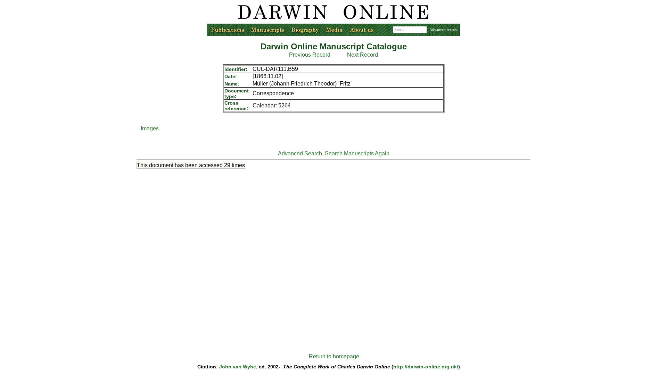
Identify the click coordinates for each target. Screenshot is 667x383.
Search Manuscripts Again (357, 153)
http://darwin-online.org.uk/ (425, 366)
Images (150, 128)
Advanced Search (300, 153)
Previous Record (309, 55)
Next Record (362, 55)
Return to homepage (334, 356)
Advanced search (443, 29)
